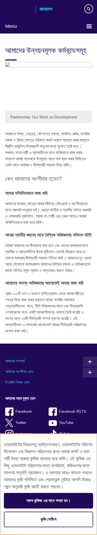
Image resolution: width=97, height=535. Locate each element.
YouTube (66, 423)
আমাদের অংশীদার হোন (19, 371)
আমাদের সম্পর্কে (15, 361)
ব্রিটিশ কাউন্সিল (18, 10)
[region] (48, 484)
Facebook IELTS (72, 411)
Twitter (21, 423)
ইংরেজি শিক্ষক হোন (17, 382)
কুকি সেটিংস (48, 519)
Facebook (24, 411)
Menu (11, 26)
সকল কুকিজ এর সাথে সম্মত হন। (48, 500)
